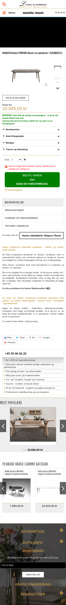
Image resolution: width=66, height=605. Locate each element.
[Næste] (58, 88)
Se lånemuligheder (14, 190)
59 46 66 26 (60, 13)
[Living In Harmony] (33, 4)
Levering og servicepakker (21, 218)
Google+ (46, 337)
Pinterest (11, 342)
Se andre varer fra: (10, 235)
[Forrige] (58, 57)
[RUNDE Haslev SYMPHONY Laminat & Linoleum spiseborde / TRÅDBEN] (16, 489)
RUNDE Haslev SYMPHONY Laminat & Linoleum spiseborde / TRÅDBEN (16, 473)
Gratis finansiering (33, 584)
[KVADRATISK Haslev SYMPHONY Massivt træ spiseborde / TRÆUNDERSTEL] (57, 66)
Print (9, 337)
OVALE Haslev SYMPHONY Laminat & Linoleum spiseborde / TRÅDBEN (49, 473)
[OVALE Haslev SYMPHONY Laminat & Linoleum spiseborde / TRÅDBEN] (49, 489)
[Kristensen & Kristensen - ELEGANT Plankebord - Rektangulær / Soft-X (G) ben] (33, 426)
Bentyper (10, 143)
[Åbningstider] (22, 39)
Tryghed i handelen (17, 226)
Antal (7, 160)
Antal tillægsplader (15, 136)
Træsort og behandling (17, 149)
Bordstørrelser (12, 129)
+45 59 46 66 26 (15, 353)
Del (33, 337)
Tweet (22, 337)
